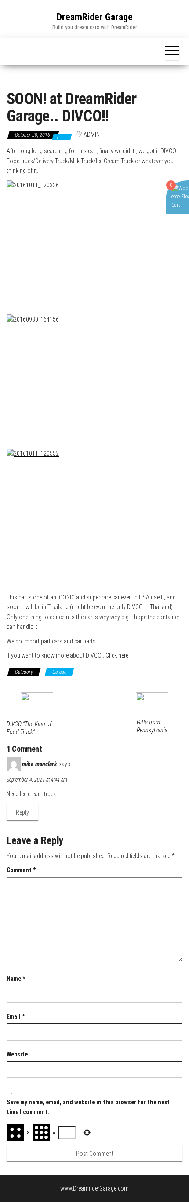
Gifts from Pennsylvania (152, 726)
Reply (22, 812)
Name (16, 978)
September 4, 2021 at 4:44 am (37, 780)
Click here (116, 655)
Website (17, 1054)
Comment (21, 869)
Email (16, 1016)
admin (92, 134)
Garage (59, 672)
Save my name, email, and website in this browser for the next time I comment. (88, 1107)
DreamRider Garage (95, 16)
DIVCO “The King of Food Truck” (29, 727)
